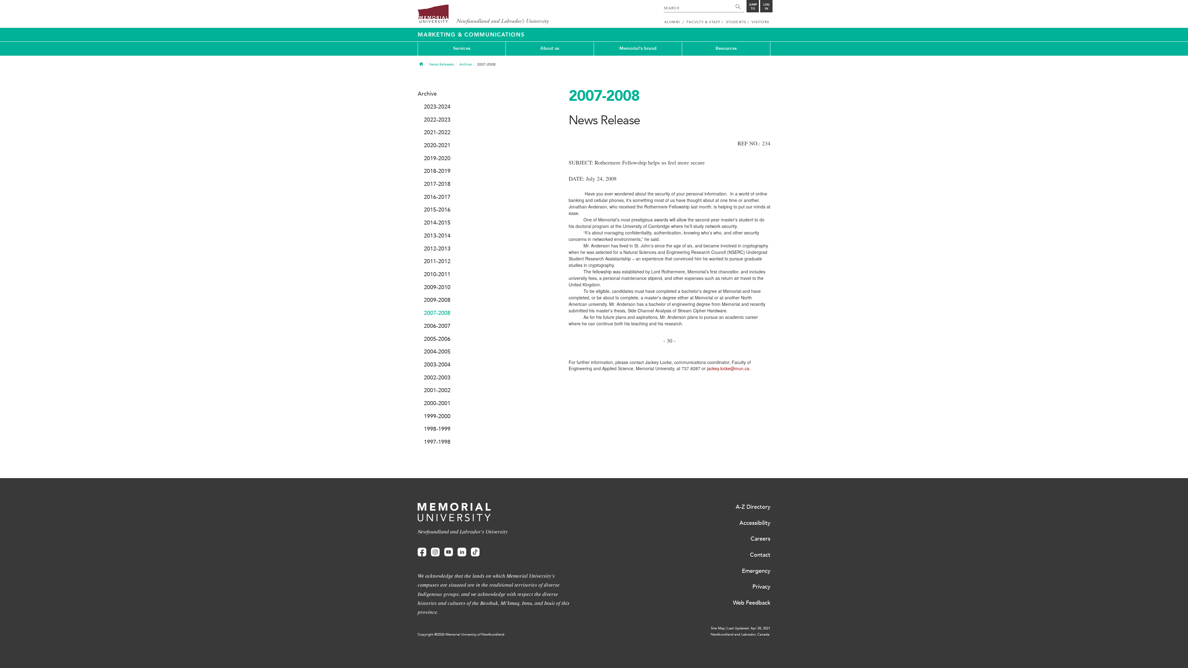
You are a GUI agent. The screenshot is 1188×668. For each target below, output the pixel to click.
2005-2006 (437, 339)
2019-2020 (437, 158)
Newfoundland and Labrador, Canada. (740, 634)
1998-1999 (437, 429)
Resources (726, 48)
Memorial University (483, 15)
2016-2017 (437, 197)
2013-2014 (437, 235)
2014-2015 (437, 222)
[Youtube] (448, 552)
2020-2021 (437, 145)
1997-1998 (437, 442)
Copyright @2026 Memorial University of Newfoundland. (461, 634)
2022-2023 (437, 119)
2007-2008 (437, 313)
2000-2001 (437, 403)
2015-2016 (437, 209)
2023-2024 (437, 106)
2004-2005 (437, 351)
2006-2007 (437, 326)
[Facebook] (422, 552)
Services (461, 48)
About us (549, 48)
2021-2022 (437, 132)
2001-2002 (437, 390)
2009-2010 (437, 287)
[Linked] (462, 552)
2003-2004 (437, 364)
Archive (465, 64)
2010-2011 (437, 274)
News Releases (441, 64)
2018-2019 (437, 171)
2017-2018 (437, 184)
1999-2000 (437, 416)
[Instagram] (435, 552)
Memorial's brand (637, 48)
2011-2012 (437, 261)
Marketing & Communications (471, 34)
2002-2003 (437, 377)
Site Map (718, 628)
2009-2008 (437, 300)
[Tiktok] (475, 552)
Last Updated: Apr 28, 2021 (748, 628)
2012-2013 (437, 248)
